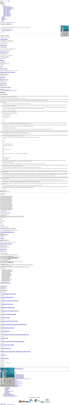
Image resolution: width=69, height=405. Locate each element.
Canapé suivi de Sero (14, 310)
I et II (1, 66)
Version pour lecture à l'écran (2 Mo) (19, 368)
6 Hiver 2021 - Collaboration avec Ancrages (5, 90)
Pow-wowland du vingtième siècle (4, 230)
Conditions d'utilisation (3, 404)
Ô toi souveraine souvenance (6, 243)
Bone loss (1, 58)
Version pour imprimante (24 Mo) (6, 30)
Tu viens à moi (2, 81)
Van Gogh (7, 331)
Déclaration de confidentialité (10, 404)
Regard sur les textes (3, 50)
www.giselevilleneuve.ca (3, 211)
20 (14, 378)
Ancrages (19, 27)
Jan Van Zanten (10, 327)
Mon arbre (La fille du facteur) (20, 324)
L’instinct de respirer (14, 90)
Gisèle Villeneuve (6, 89)
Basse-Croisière (2, 247)
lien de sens (2, 77)
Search (9, 0)
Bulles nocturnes (11, 307)
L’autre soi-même (2, 37)
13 (14, 377)
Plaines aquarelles (12, 314)
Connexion (1, 2)
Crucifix (1, 236)
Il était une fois (2, 43)
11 (14, 375)
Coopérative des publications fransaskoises (5, 283)
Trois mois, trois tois (13, 321)
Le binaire (7, 317)
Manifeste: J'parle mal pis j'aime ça (4, 70)
